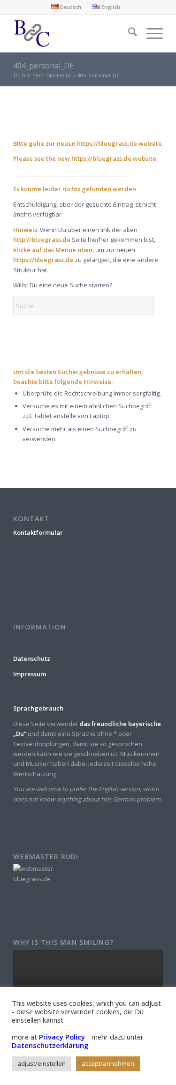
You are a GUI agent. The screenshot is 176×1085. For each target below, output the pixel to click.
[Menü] (150, 33)
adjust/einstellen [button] (41, 1063)
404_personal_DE (43, 65)
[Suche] (128, 33)
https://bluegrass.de (107, 143)
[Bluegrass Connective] (73, 33)
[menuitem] (66, 6)
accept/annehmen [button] (108, 1063)
